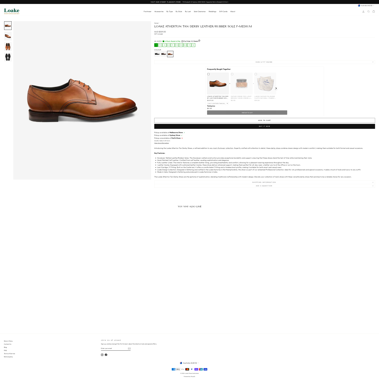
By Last (188, 11)
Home (156, 23)
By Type (170, 11)
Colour (157, 50)
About (232, 11)
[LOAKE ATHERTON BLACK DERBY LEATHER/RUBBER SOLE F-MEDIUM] (157, 54)
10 (181, 45)
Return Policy (8, 341)
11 (189, 45)
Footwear (147, 11)
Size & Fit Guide (264, 62)
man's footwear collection (223, 148)
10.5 (185, 45)
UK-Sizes (177, 41)
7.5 (160, 45)
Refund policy (8, 357)
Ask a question (264, 186)
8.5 (168, 45)
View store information (161, 143)
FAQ (5, 350)
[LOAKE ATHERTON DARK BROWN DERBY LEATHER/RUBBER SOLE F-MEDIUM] (164, 54)
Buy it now (264, 126)
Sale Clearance (200, 11)
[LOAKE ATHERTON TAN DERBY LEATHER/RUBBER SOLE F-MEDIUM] (170, 54)
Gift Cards (223, 11)
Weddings (212, 11)
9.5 (177, 45)
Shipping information (264, 182)
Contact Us (7, 344)
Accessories (159, 11)
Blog (5, 347)
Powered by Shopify (189, 376)
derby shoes (275, 148)
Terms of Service (9, 353)
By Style (179, 11)
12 (193, 45)
